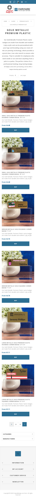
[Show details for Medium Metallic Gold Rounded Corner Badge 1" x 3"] (18, 210)
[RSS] (18, 453)
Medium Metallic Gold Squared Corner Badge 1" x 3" (16, 287)
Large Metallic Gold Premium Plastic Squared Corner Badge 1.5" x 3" (16, 400)
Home (5, 21)
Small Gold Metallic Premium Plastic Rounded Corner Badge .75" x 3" (16, 116)
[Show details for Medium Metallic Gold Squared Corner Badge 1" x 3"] (18, 267)
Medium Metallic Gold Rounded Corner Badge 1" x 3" (16, 230)
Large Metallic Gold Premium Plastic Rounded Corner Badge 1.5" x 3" (16, 344)
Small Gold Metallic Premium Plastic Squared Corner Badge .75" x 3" (16, 173)
